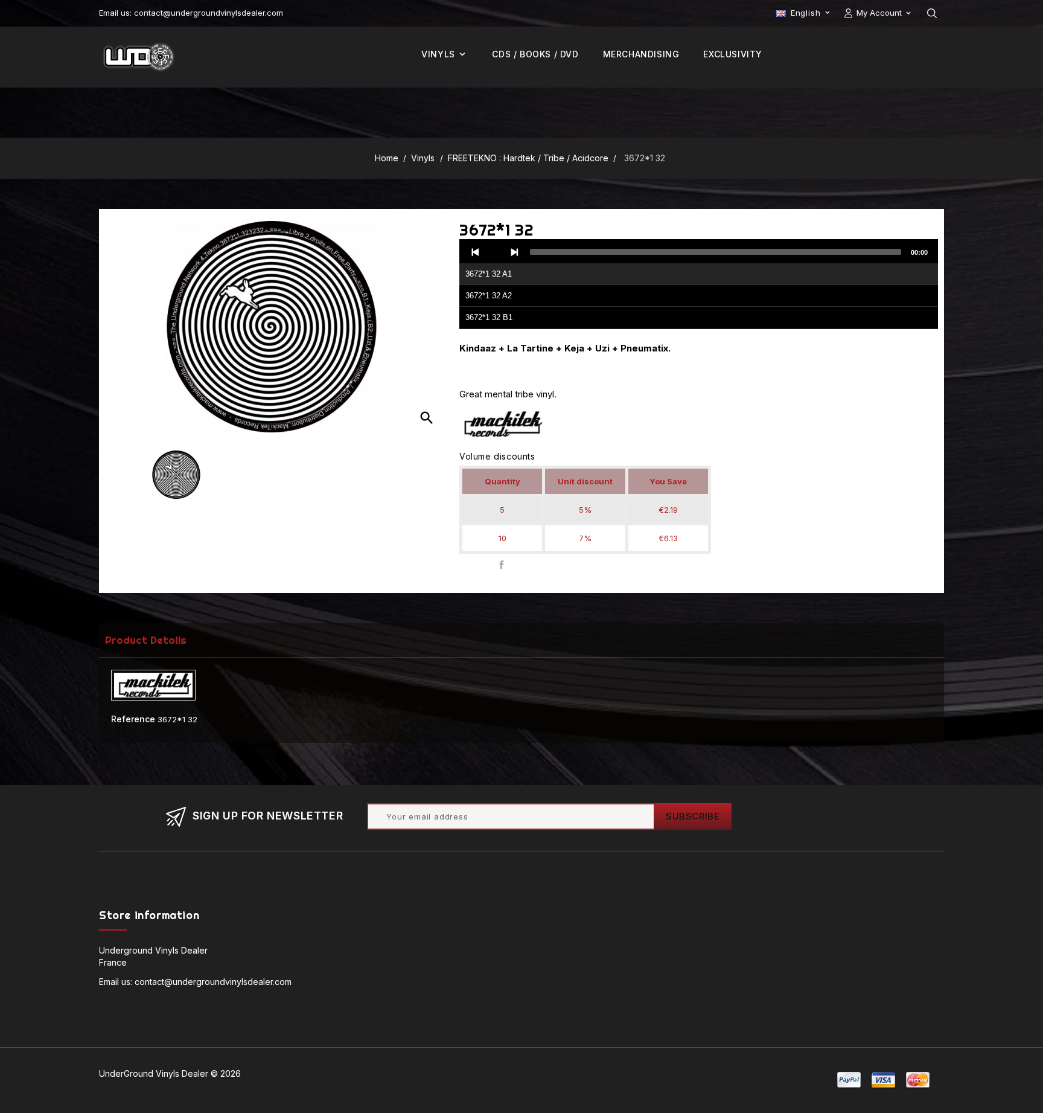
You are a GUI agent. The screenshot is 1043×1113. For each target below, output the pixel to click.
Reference (133, 719)
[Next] (514, 252)
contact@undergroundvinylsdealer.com (213, 982)
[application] (698, 284)
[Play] (495, 252)
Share (502, 564)
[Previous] (476, 252)
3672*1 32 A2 (488, 295)
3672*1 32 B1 (488, 317)
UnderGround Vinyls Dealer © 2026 (170, 1073)
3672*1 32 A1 (488, 273)
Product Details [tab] (146, 639)
